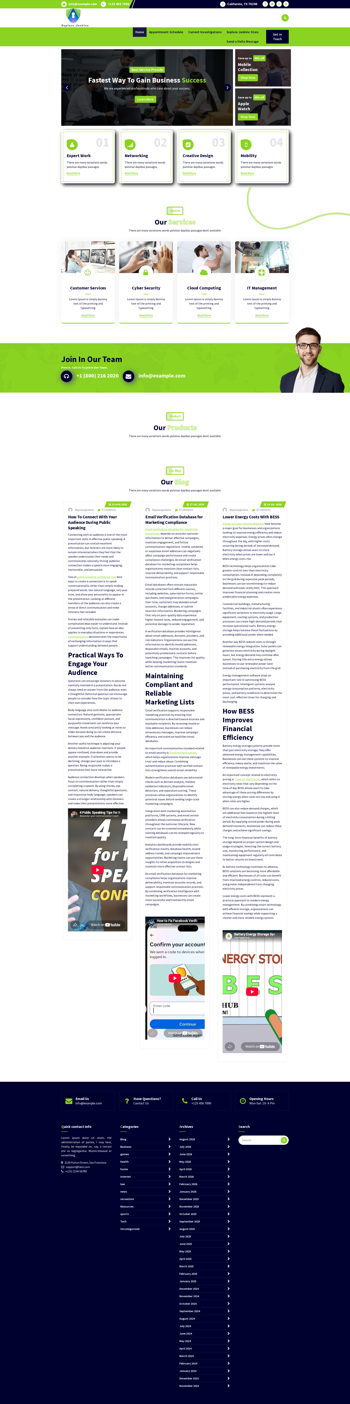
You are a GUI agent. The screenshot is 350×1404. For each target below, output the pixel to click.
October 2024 (188, 1303)
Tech (123, 1221)
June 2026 (185, 1154)
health (124, 1161)
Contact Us (141, 1103)
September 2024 (189, 1311)
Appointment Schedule (166, 32)
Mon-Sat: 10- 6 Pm (262, 1103)
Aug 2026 (119, 504)
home (124, 1169)
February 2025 (188, 1274)
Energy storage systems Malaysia (243, 523)
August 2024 (187, 1318)
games (124, 1154)
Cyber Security (146, 288)
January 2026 (187, 1191)
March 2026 (186, 1176)
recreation (127, 1199)
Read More (73, 173)
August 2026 (187, 1139)
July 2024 (185, 1326)
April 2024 (185, 1348)
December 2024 (189, 1288)
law (122, 1184)
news (123, 1191)
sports (124, 1214)
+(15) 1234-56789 (76, 1171)
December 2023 (189, 1378)
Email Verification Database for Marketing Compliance (174, 519)
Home (139, 32)
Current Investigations (205, 32)
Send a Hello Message (243, 41)
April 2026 (185, 1169)
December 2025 (189, 1199)
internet (125, 1176)
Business (125, 1146)
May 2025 (185, 1251)
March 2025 (186, 1266)
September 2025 (189, 1221)
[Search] (284, 1140)
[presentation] (67, 87)
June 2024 (185, 1333)
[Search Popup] (285, 18)
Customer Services (88, 288)
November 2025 (189, 1206)
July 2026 (185, 1146)
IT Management (262, 288)
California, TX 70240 (242, 4)
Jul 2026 (197, 504)
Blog (123, 1139)
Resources (126, 1206)
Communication (78, 636)
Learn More (216, 102)
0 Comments (108, 509)
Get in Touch (277, 36)
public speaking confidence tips (96, 577)
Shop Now (248, 77)
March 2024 (186, 1356)
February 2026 (188, 1184)
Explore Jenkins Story (243, 32)
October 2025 (188, 1214)
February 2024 (188, 1363)
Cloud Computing (204, 288)
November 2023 (189, 1386)
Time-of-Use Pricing (247, 779)
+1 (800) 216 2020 (97, 375)
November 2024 (189, 1296)
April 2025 (185, 1259)
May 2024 (185, 1341)
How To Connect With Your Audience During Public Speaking (92, 522)
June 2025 (185, 1244)
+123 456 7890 (118, 4)
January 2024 (187, 1371)
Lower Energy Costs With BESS (251, 517)
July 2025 (185, 1236)
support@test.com (78, 1167)
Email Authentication (182, 752)
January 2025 (187, 1281)
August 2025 (187, 1229)
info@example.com (83, 4)
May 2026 (185, 1161)
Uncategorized (129, 1229)
